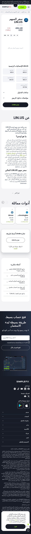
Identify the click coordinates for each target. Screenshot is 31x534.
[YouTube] (22, 389)
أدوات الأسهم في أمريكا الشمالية (12, 12)
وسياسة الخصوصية (11, 342)
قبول (15, 526)
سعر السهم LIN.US (16, 20)
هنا (16, 520)
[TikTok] (18, 389)
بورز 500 (22, 155)
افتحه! (15, 248)
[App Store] (27, 408)
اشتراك (22, 7)
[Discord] (25, 396)
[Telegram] (15, 389)
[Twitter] (29, 396)
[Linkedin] (25, 389)
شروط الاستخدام (19, 342)
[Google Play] (20, 408)
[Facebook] (29, 389)
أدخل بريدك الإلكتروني (9, 338)
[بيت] (29, 12)
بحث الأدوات (24, 12)
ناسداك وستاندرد (11, 153)
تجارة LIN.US (15, 240)
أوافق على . (17, 342)
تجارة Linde (15, 105)
